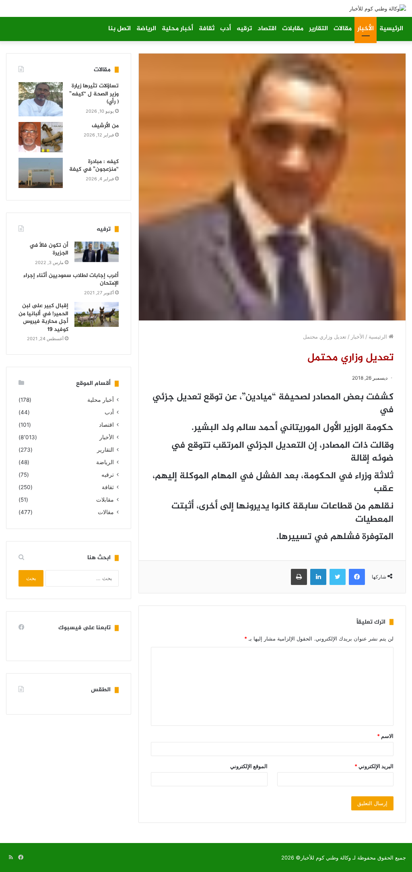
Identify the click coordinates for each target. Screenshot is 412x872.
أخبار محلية (177, 28)
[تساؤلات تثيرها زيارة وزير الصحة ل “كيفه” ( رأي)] (41, 99)
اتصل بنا (119, 28)
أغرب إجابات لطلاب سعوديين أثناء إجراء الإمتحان (71, 279)
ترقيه (244, 28)
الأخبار (365, 28)
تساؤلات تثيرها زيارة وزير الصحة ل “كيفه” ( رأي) (94, 93)
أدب (225, 28)
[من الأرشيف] (41, 137)
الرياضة (146, 28)
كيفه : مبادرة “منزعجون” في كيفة (94, 165)
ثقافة (206, 28)
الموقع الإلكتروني (249, 766)
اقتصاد (267, 28)
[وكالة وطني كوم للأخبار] (377, 8)
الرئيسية (391, 28)
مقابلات (292, 28)
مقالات (343, 28)
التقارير (318, 28)
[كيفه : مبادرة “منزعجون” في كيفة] (41, 173)
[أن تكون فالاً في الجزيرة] (96, 252)
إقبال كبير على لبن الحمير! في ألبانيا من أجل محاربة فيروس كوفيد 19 (43, 317)
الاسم (385, 736)
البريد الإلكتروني (373, 766)
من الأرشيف (105, 125)
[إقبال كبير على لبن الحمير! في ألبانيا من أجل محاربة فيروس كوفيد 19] (96, 314)
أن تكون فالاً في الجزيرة (48, 249)
